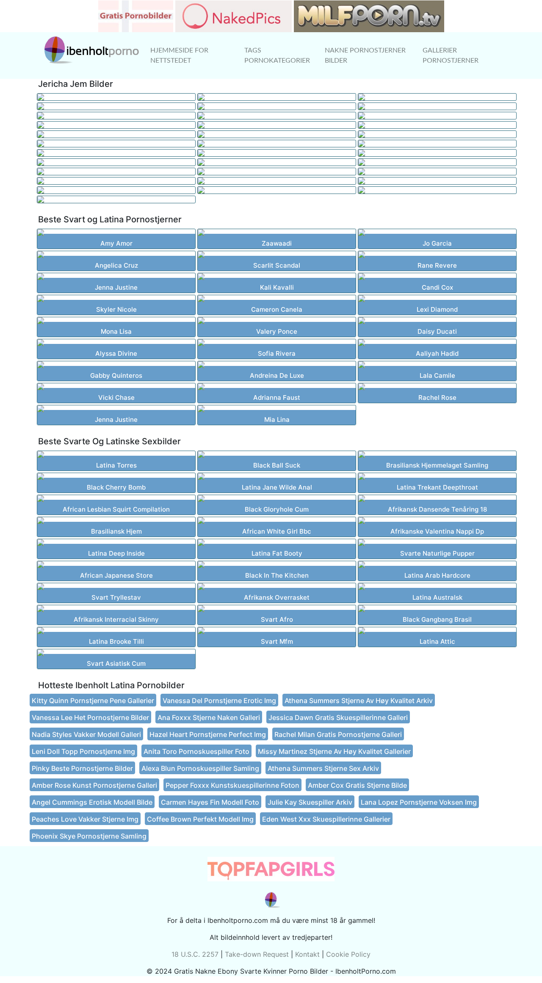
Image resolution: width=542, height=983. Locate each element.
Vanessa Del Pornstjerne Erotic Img (219, 700)
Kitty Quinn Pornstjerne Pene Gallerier (93, 700)
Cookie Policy (348, 954)
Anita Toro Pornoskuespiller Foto (196, 751)
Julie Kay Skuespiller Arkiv (310, 802)
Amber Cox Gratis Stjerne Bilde (357, 785)
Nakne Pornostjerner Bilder (365, 55)
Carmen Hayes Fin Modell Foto (210, 802)
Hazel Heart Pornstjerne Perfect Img (207, 734)
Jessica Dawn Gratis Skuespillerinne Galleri (338, 717)
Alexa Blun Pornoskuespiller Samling (200, 768)
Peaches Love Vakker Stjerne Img (85, 819)
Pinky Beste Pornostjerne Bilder (82, 768)
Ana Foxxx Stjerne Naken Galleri (209, 717)
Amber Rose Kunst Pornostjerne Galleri (94, 785)
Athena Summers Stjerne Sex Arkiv (323, 768)
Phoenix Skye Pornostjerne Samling (89, 836)
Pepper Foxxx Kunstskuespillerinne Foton (232, 785)
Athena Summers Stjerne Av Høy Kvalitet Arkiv (359, 700)
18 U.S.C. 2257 (194, 954)
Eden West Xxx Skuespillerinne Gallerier (326, 819)
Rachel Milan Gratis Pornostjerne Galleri (338, 734)
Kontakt (307, 954)
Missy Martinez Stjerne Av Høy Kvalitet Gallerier (334, 751)
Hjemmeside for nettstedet (179, 55)
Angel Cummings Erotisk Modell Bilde (92, 802)
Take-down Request (257, 954)
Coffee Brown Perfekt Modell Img (200, 819)
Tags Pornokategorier (277, 55)
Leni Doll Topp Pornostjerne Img (83, 751)
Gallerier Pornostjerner (450, 55)
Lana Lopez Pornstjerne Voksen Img (419, 802)
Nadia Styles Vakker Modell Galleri (86, 734)
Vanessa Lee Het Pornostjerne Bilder (90, 717)
